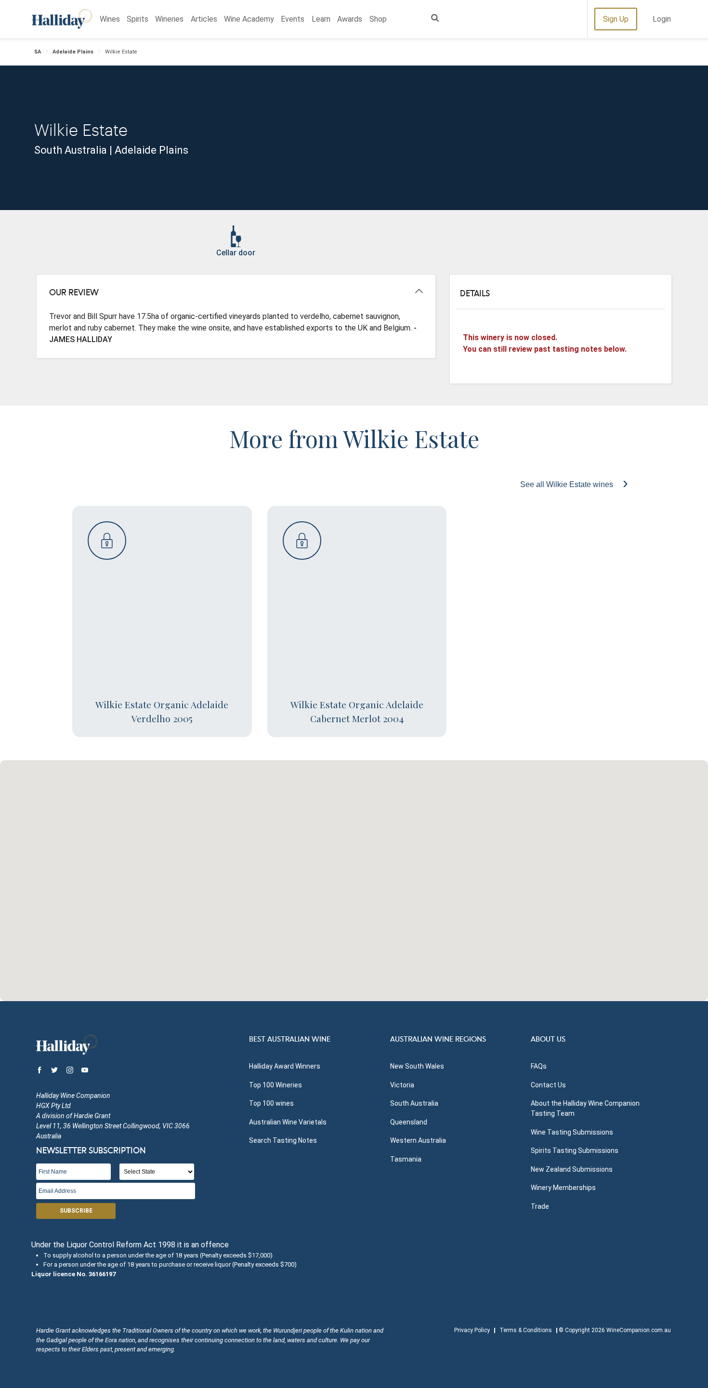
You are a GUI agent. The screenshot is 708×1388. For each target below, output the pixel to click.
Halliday (61, 19)
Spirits (137, 19)
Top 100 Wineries (275, 1085)
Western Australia (418, 1140)
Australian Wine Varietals (288, 1122)
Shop (378, 19)
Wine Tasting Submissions (572, 1132)
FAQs (539, 1066)
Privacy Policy (472, 1330)
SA (37, 52)
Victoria (402, 1085)
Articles (204, 19)
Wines (110, 19)
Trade (540, 1206)
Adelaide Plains (72, 52)
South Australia (414, 1103)
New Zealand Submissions (572, 1169)
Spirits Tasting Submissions (574, 1150)
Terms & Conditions (525, 1330)
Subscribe (76, 1210)
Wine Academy (249, 19)
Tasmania (405, 1159)
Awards (349, 19)
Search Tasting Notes (283, 1140)
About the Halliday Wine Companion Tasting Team (585, 1108)
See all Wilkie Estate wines (567, 484)
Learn (321, 19)
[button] (354, 875)
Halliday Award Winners (284, 1066)
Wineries (169, 19)
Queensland (408, 1122)
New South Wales (417, 1066)
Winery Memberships (563, 1187)
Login (662, 19)
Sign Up (616, 19)
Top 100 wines (271, 1103)
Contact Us (548, 1085)
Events (292, 19)
